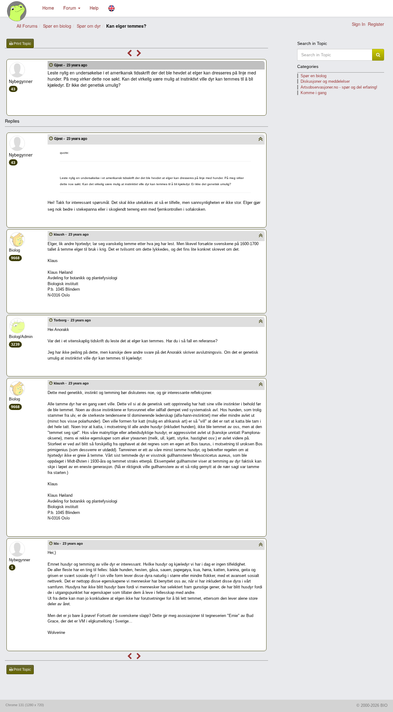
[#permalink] (51, 65)
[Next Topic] (139, 54)
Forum (70, 8)
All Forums (27, 26)
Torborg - (72, 320)
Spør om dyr (89, 26)
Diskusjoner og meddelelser (325, 81)
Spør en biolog (57, 26)
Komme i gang (313, 92)
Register (376, 24)
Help (94, 8)
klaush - (71, 234)
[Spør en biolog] (17, 11)
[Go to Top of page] (260, 140)
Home (48, 8)
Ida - (68, 543)
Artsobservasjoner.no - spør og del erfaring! (339, 87)
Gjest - (70, 65)
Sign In (358, 24)
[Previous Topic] (129, 54)
